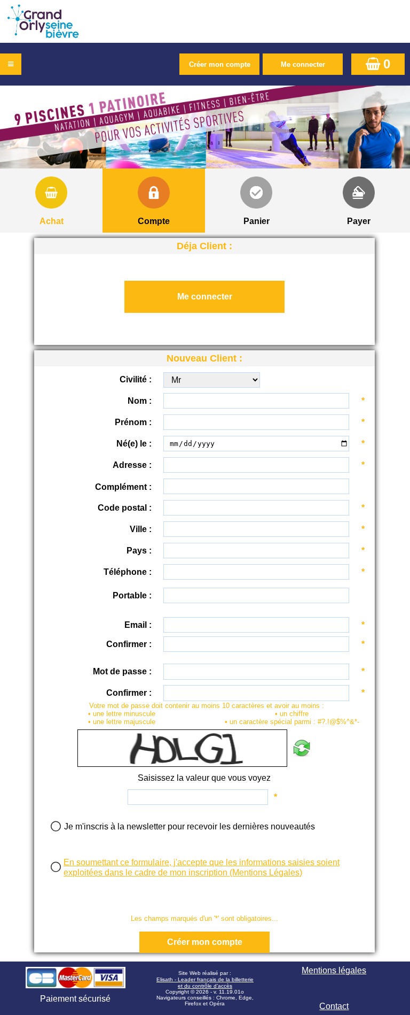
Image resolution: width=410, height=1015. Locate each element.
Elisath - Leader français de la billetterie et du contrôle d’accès (205, 982)
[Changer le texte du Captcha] (301, 748)
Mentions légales (334, 970)
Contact (334, 1006)
